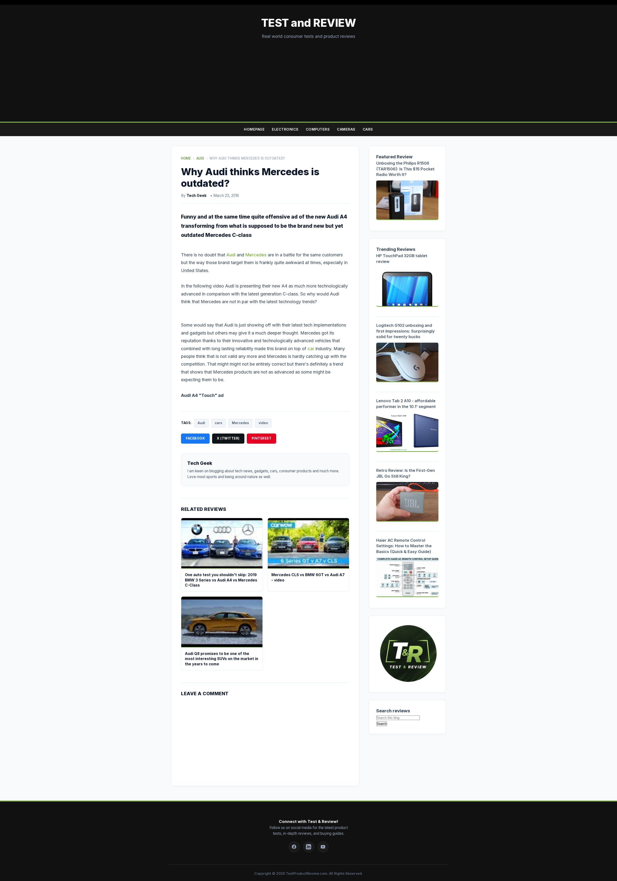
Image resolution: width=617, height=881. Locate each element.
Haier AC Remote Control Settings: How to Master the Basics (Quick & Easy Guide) (404, 546)
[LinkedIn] (308, 846)
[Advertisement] (308, 76)
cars (218, 423)
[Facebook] (294, 846)
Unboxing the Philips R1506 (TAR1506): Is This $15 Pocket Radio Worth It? (405, 169)
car (311, 348)
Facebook (195, 438)
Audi (230, 254)
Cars (368, 129)
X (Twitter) (228, 438)
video (263, 423)
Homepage (254, 129)
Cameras (346, 129)
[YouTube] (323, 846)
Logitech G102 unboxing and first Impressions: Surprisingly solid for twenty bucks (405, 331)
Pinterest (262, 438)
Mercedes (256, 254)
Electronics (285, 129)
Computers (318, 129)
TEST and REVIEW (308, 22)
